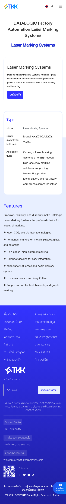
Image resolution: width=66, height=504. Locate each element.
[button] (49, 6)
